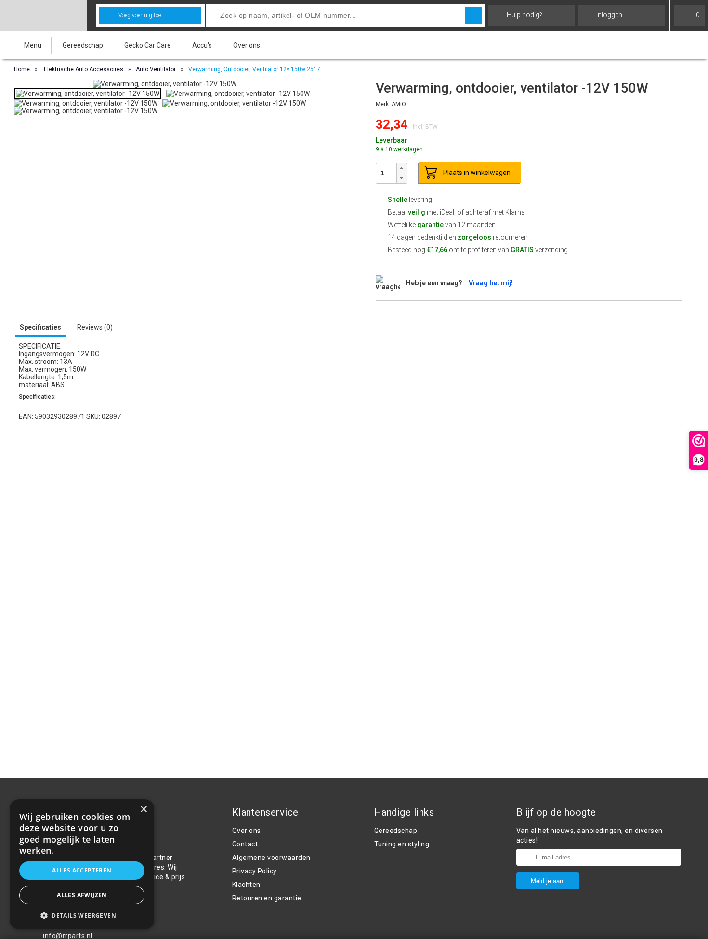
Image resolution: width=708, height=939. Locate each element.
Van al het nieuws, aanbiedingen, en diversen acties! (589, 835)
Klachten (246, 884)
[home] (43, 15)
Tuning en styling (402, 844)
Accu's (202, 45)
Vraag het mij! (491, 283)
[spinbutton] (386, 173)
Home (22, 69)
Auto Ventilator (156, 69)
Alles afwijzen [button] (82, 895)
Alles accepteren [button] (81, 870)
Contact (245, 844)
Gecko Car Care (147, 45)
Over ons (246, 45)
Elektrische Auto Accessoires (83, 69)
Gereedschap (83, 45)
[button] (401, 168)
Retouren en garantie (267, 898)
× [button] (143, 809)
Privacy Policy (254, 871)
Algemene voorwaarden (271, 857)
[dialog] (82, 864)
